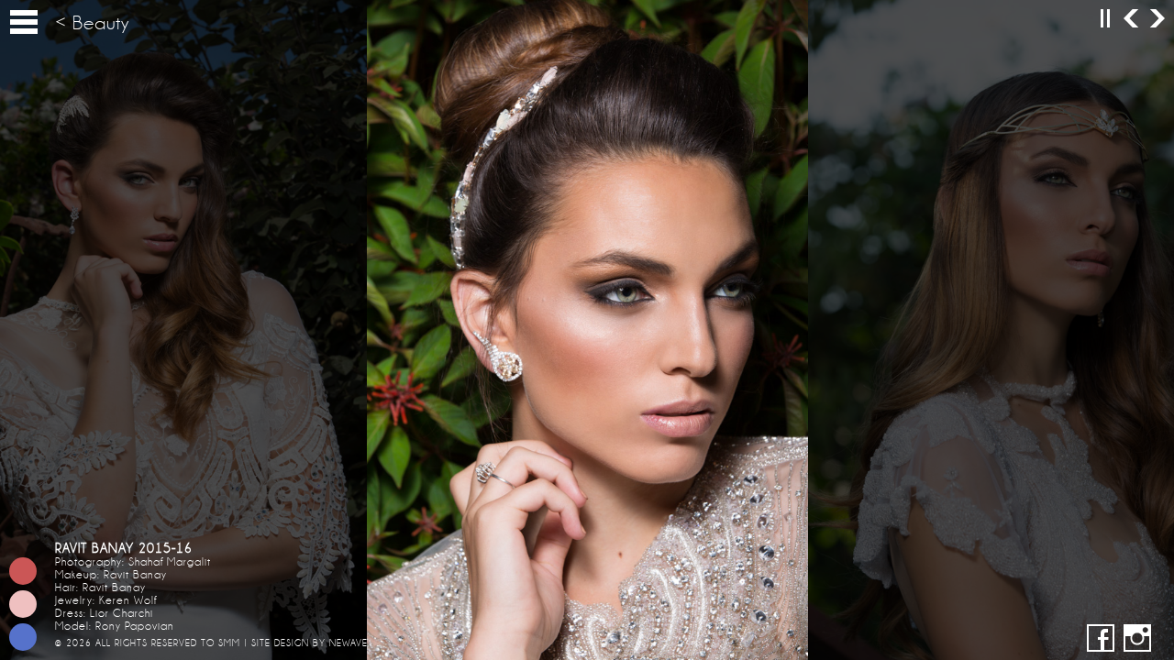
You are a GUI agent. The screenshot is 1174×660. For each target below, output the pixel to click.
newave (348, 643)
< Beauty (92, 23)
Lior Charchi (121, 613)
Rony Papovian (134, 626)
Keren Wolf (128, 600)
